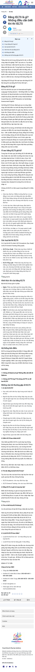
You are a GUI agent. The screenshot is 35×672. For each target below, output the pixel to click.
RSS (3, 626)
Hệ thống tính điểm (9, 52)
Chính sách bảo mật (8, 616)
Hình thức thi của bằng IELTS (12, 49)
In (29, 600)
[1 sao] (13, 594)
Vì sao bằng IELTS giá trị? (11, 44)
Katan (14, 28)
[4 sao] (19, 594)
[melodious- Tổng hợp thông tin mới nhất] (10, 2)
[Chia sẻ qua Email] (4, 27)
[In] (4, 32)
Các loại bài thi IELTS (9, 47)
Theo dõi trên (13, 33)
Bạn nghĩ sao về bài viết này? (5, 594)
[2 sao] (15, 594)
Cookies (4, 621)
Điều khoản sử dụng (8, 611)
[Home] (4, 16)
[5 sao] (21, 594)
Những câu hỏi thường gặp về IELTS (13, 55)
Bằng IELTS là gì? (8, 41)
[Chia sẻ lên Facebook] (4, 22)
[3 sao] (17, 594)
